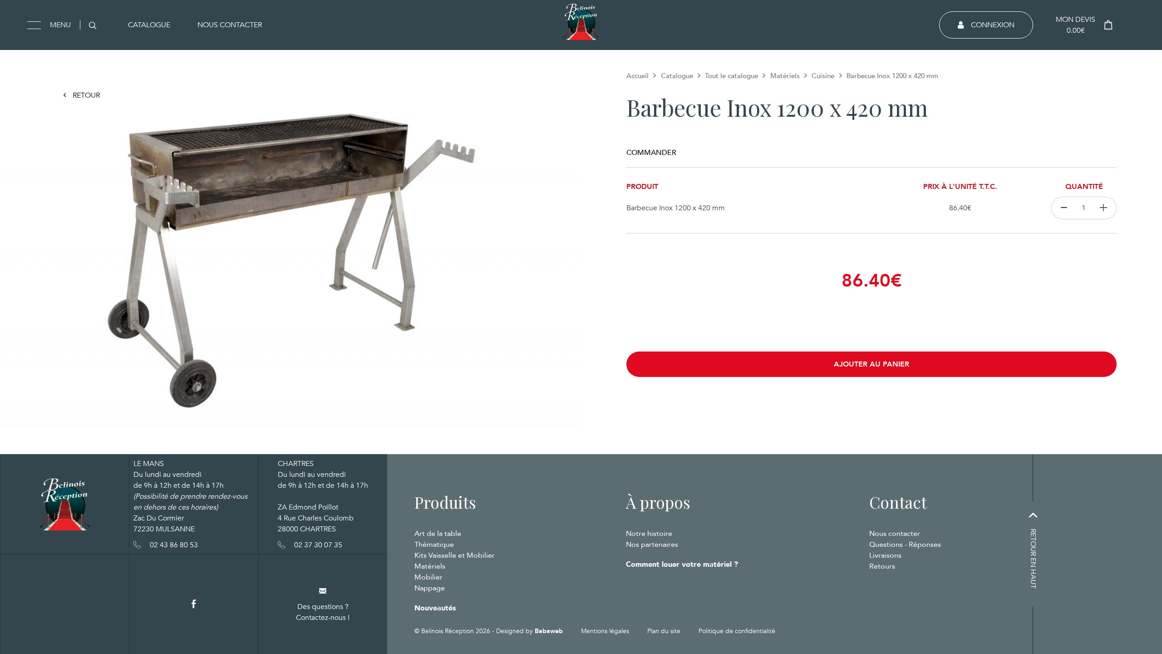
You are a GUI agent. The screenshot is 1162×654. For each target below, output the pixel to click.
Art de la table (437, 534)
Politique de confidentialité (737, 631)
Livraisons (885, 555)
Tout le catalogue (731, 75)
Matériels (785, 75)
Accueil (637, 75)
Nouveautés (435, 608)
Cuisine (823, 75)
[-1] (1063, 208)
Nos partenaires (652, 545)
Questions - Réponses (905, 545)
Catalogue (149, 25)
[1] (1104, 208)
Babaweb (549, 631)
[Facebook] (194, 604)
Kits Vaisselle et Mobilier (454, 555)
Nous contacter (229, 25)
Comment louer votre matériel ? (682, 565)
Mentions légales (605, 631)
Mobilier (428, 577)
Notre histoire (649, 534)
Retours (882, 566)
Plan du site (663, 631)
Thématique (434, 545)
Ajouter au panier (871, 364)
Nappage (429, 588)
